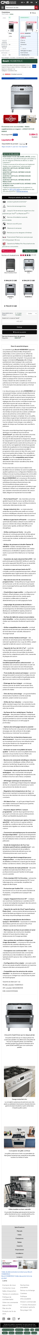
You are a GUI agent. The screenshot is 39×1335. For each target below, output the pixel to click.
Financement (19, 1250)
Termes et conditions (10, 1294)
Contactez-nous (8, 1288)
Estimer (19, 327)
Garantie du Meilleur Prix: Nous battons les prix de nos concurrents (18, 245)
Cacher (11, 14)
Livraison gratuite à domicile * (17, 202)
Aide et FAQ (7, 1305)
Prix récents (34, 136)
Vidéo (20, 1235)
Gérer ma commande (10, 1302)
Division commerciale (28, 1302)
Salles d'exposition (30, 251)
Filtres (34, 13)
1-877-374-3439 (14, 189)
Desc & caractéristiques (19, 346)
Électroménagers (5, 57)
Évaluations (19, 1238)
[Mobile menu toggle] (2, 7)
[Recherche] (36, 7)
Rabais (19, 1242)
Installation (19, 1253)
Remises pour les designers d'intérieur (19, 233)
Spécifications (19, 1227)
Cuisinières (12, 57)
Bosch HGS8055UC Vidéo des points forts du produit (17, 1277)
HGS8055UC (31, 57)
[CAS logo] (10, 2)
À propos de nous (9, 1285)
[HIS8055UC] (28, 290)
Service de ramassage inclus (16, 206)
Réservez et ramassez (14, 228)
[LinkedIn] (3, 1320)
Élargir (34, 66)
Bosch (26, 57)
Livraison (19, 1257)
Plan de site (6, 1308)
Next (36, 119)
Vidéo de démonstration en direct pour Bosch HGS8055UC (17, 1273)
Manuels (19, 1231)
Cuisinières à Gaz (20, 57)
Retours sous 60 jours (14, 224)
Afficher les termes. (22, 191)
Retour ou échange (27, 1290)
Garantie (19, 1246)
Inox (28, 271)
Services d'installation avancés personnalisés (14, 218)
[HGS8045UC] (10, 264)
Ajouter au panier (8, 251)
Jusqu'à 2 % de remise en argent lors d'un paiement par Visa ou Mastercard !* (18, 212)
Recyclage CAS (26, 1310)
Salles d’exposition (9, 1291)
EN (32, 2)
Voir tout (23, 144)
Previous (3, 119)
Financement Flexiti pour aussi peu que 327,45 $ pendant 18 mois (17, 238)
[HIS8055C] (10, 290)
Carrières (23, 1293)
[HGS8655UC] (28, 264)
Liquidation (7, 140)
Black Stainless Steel (10, 271)
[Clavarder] (27, 2)
